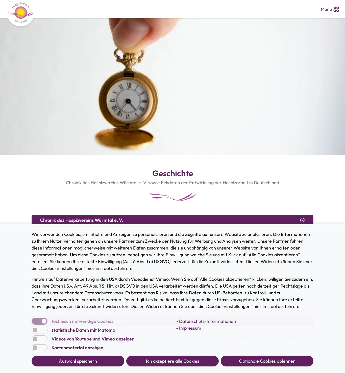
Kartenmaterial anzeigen (77, 348)
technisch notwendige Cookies (82, 321)
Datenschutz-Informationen (207, 321)
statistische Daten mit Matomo (83, 330)
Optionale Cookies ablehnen (267, 361)
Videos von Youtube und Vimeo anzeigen (93, 339)
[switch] (39, 330)
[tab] (172, 220)
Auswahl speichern (78, 361)
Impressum (189, 328)
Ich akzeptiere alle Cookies (172, 361)
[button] (172, 220)
